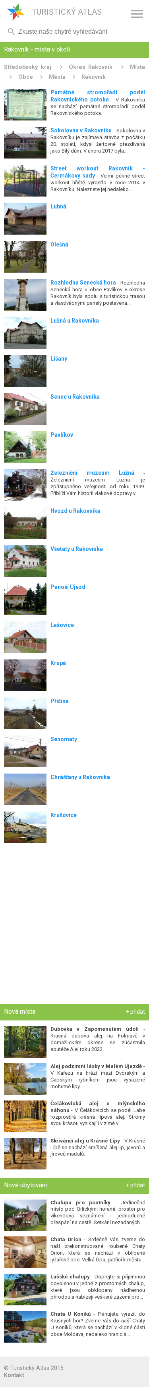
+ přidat (135, 1012)
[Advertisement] (74, 925)
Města (57, 77)
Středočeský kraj (27, 67)
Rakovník (93, 77)
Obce (25, 77)
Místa (137, 67)
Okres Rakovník (91, 67)
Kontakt (14, 1375)
